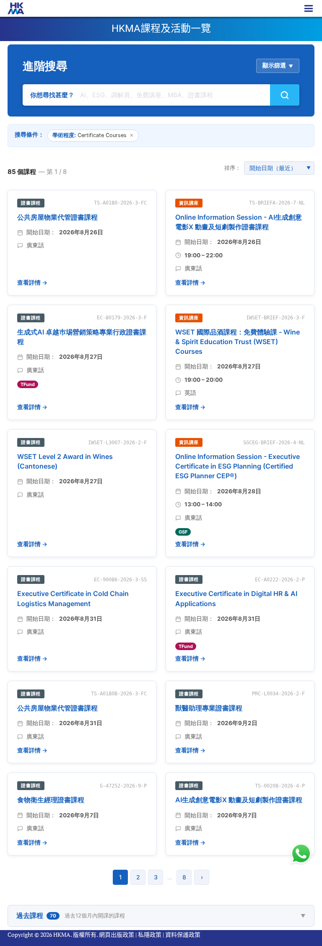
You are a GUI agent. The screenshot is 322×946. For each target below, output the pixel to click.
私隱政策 (149, 934)
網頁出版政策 (116, 934)
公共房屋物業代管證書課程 (57, 217)
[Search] (284, 95)
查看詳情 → (32, 282)
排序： (232, 167)
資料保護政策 (182, 934)
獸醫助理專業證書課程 (208, 708)
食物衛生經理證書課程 (50, 800)
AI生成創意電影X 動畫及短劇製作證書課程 (238, 800)
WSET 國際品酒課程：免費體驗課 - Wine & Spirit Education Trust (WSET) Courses (237, 341)
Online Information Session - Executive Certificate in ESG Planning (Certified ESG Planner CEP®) (237, 466)
